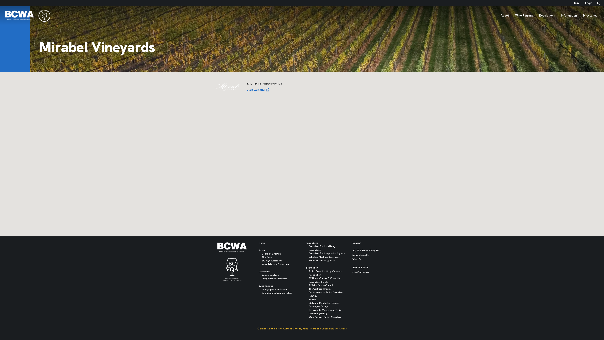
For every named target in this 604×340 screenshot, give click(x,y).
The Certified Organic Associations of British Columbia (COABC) (326, 292)
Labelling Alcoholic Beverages (324, 257)
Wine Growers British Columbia (325, 317)
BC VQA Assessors (272, 261)
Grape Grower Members (274, 279)
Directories (264, 272)
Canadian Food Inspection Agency (327, 253)
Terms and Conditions (321, 329)
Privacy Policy (301, 329)
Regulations (312, 243)
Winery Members (270, 275)
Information (312, 268)
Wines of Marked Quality (322, 261)
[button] (511, 15)
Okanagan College (318, 307)
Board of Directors (271, 254)
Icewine (312, 300)
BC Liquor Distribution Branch (324, 303)
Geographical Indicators (274, 290)
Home (262, 243)
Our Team (267, 257)
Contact (356, 243)
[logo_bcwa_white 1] (19, 16)
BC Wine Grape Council (321, 285)
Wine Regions (266, 286)
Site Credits (341, 329)
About (262, 250)
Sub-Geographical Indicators (277, 293)
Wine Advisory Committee (275, 264)
